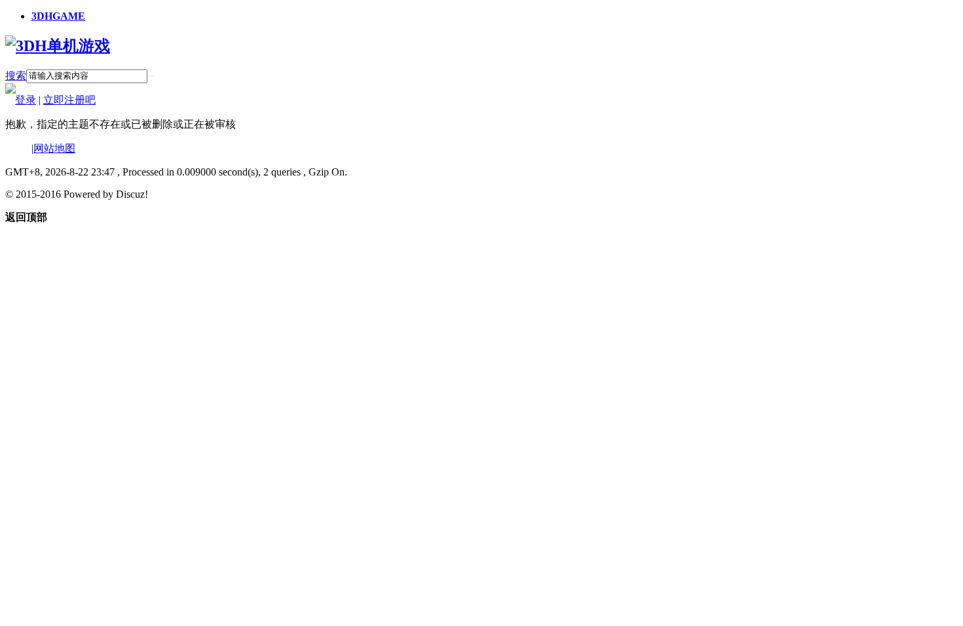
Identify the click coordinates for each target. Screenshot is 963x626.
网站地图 (54, 148)
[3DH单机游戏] (57, 45)
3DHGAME (58, 16)
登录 (25, 99)
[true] (151, 76)
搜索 (15, 75)
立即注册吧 (69, 99)
